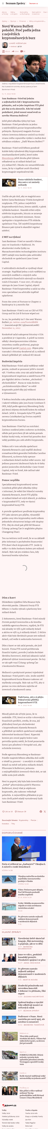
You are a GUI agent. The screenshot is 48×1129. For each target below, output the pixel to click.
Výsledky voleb (7, 1119)
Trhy (13, 824)
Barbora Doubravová (25, 948)
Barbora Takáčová (34, 1025)
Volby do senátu (8, 1126)
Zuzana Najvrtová (34, 997)
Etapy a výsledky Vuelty (34, 1116)
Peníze (33, 820)
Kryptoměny (23, 820)
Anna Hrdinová (32, 963)
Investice (5, 824)
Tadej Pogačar (30, 1123)
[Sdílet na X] (45, 811)
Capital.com (25, 348)
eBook (7, 51)
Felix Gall (28, 1126)
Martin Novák (30, 980)
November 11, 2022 (11, 328)
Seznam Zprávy (31, 1011)
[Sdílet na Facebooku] (41, 811)
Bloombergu (8, 158)
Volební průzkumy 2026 (10, 1116)
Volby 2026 (6, 1113)
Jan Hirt (28, 1119)
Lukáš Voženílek (18, 43)
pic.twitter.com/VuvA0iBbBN (23, 322)
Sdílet (17, 51)
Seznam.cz (33, 3)
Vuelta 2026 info (31, 1113)
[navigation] (3, 3)
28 (24, 51)
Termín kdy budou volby (10, 1123)
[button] (24, 68)
